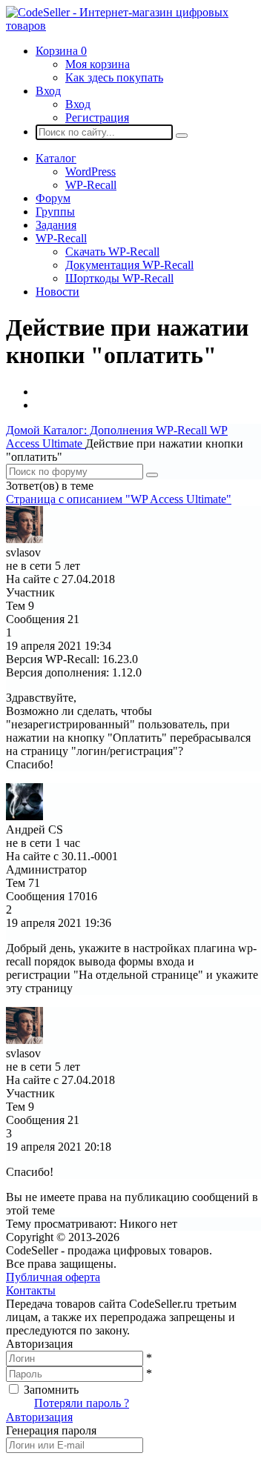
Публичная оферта (53, 1277)
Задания (56, 225)
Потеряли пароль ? (81, 1403)
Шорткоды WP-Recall (119, 278)
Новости (57, 291)
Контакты (31, 1290)
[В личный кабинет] (24, 539)
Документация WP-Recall (129, 265)
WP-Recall (90, 185)
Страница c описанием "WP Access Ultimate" (118, 499)
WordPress (90, 171)
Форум (53, 198)
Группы (55, 211)
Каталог (56, 158)
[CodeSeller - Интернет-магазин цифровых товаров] (133, 25)
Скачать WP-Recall (112, 251)
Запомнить (51, 1389)
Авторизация (39, 1417)
